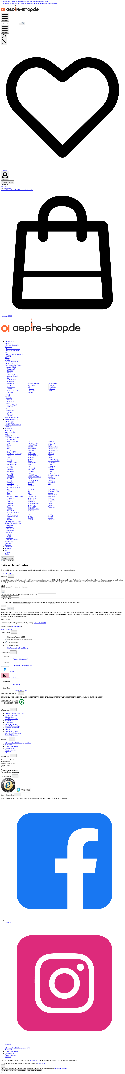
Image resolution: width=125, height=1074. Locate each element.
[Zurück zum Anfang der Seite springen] (3, 1066)
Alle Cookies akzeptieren (34, 1070)
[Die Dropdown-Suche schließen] (23, 23)
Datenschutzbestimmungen (21, 602)
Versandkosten (33, 1060)
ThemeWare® (41, 1063)
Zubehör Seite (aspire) (11, 715)
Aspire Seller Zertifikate (12, 727)
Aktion (3, 585)
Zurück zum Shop (6, 573)
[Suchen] (20, 24)
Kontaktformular (16, 626)
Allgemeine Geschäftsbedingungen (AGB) (18, 743)
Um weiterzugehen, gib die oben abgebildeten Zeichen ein (19, 594)
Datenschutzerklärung (11, 746)
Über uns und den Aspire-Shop (14, 713)
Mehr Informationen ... (61, 1068)
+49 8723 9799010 (40, 623)
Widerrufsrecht (9, 748)
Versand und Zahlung (11, 731)
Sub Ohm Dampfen (11, 724)
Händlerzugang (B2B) (11, 735)
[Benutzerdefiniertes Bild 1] (8, 792)
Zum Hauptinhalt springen (9, 1)
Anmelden (4, 186)
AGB (52, 602)
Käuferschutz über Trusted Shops (17, 648)
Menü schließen (8, 182)
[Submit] (1, 589)
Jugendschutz (9, 720)
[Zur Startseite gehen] (20, 12)
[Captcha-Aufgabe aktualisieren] (3, 591)
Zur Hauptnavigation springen (39, 1)
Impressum (8, 752)
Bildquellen (8, 744)
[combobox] (10, 24)
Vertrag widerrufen (6, 629)
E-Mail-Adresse (6, 587)
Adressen (22, 190)
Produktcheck (9, 722)
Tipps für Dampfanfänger (12, 726)
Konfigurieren (21, 1070)
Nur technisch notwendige (9, 1070)
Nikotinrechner (9, 717)
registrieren (7, 188)
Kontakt (7, 729)
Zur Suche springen (23, 1)
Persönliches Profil (13, 190)
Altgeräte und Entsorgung (13, 733)
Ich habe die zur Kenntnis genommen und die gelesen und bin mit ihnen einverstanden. (43, 602)
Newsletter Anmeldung (12, 719)
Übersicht (4, 190)
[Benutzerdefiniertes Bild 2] (23, 792)
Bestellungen (29, 190)
